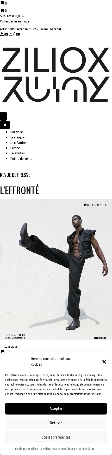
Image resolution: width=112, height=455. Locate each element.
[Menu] (3, 116)
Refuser (56, 423)
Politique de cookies (26, 448)
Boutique (16, 132)
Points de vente (21, 158)
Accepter (56, 408)
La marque (17, 137)
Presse (15, 148)
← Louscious (9, 346)
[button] (104, 361)
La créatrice (18, 142)
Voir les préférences (56, 437)
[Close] (5, 125)
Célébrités (17, 153)
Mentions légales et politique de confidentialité (67, 448)
